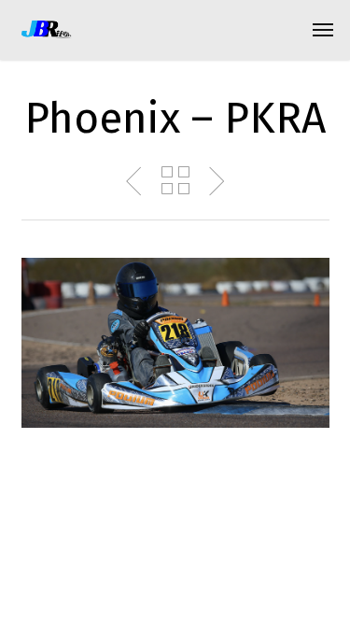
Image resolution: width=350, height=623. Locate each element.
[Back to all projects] (175, 180)
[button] (323, 30)
